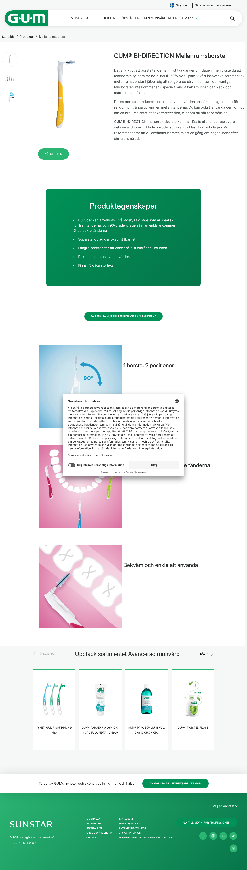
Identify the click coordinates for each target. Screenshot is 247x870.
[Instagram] (213, 836)
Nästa (204, 653)
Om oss (188, 18)
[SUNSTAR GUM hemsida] (26, 18)
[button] (9, 59)
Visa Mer (54, 744)
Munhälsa (79, 18)
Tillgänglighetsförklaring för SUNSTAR (145, 837)
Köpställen (130, 18)
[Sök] (229, 18)
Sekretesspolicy (129, 823)
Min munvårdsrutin (161, 18)
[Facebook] (203, 836)
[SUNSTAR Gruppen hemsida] (43, 824)
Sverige (181, 5)
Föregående (46, 653)
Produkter (105, 18)
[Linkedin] (223, 836)
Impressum (126, 819)
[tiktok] (233, 836)
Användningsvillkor (132, 828)
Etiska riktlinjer (130, 833)
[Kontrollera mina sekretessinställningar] (233, 848)
